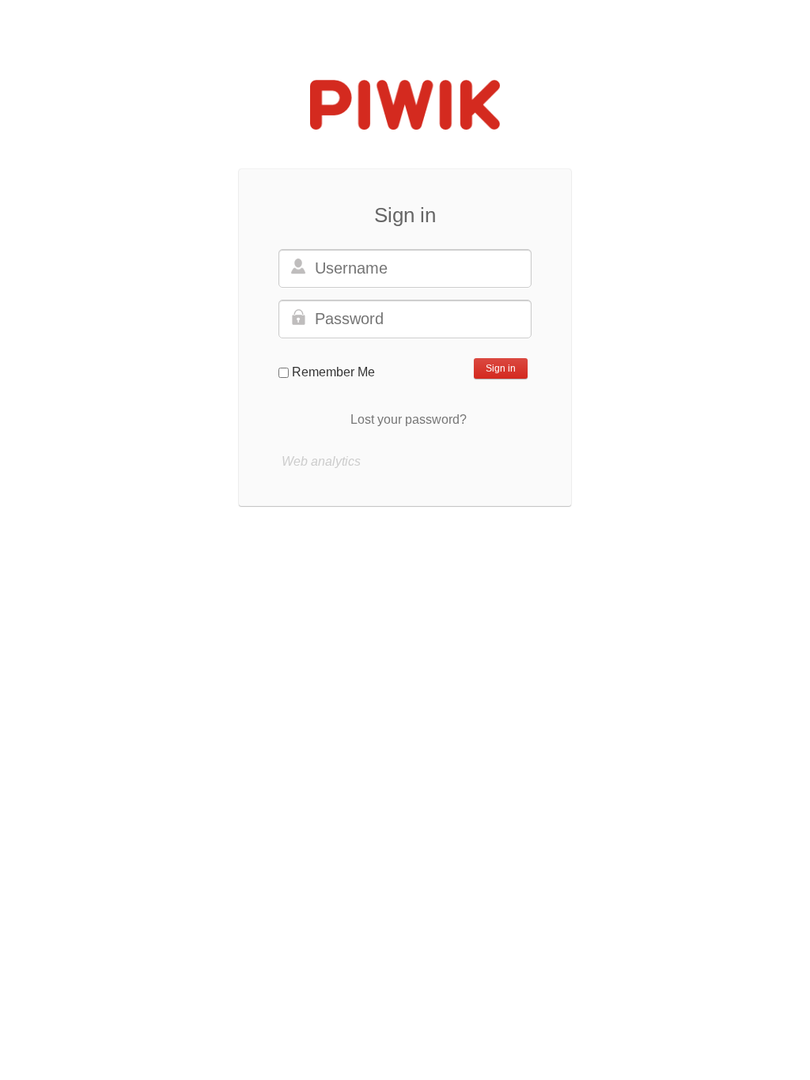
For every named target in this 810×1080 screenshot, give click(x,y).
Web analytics (321, 461)
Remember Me (333, 372)
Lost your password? (408, 419)
